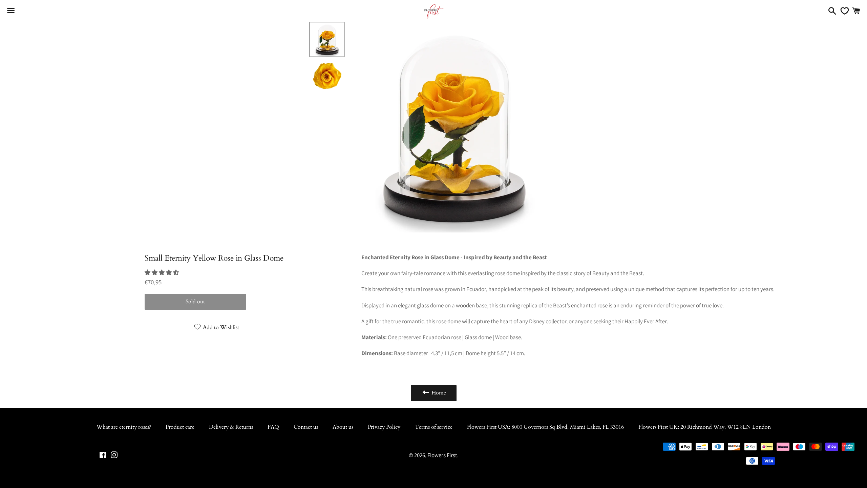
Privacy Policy (384, 427)
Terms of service (433, 427)
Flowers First (442, 455)
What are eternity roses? (124, 427)
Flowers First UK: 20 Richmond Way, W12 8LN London (704, 427)
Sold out (195, 301)
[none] (327, 39)
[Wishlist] (843, 11)
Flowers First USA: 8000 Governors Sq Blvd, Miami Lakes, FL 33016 (545, 427)
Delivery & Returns (231, 427)
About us (343, 427)
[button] (162, 272)
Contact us (306, 427)
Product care (180, 427)
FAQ (273, 427)
